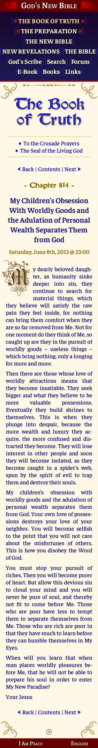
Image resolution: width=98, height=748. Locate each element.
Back (25, 168)
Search (56, 61)
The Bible (80, 51)
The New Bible (49, 41)
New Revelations (31, 51)
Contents (49, 168)
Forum (80, 61)
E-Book (27, 71)
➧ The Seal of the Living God (49, 150)
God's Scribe (25, 61)
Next (72, 168)
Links (73, 71)
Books (51, 71)
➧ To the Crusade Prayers (49, 143)
